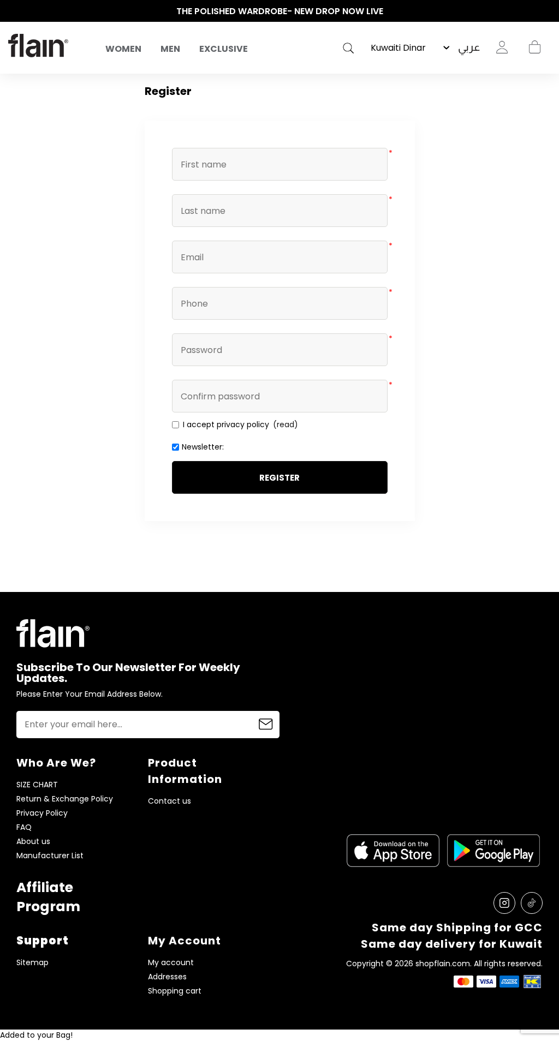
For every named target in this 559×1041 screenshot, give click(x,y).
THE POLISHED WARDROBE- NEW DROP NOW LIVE (279, 11)
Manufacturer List (50, 856)
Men (170, 49)
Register (279, 477)
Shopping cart (534, 47)
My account (171, 963)
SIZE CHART (37, 785)
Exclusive (223, 49)
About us (33, 841)
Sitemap (32, 963)
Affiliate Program (48, 897)
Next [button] (545, 11)
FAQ (24, 827)
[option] (279, 11)
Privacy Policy (42, 813)
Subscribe (266, 724)
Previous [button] (13, 11)
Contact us (169, 801)
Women (123, 49)
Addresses (167, 977)
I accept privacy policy (226, 424)
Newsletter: (203, 446)
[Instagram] (504, 903)
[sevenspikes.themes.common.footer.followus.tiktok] (532, 903)
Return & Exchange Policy (64, 799)
